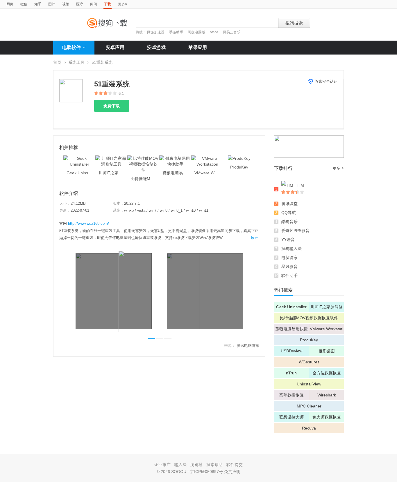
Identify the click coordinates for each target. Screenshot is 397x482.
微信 (23, 4)
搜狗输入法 (291, 248)
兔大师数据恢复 (326, 417)
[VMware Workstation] (207, 158)
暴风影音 (289, 266)
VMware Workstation (326, 330)
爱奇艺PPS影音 (295, 230)
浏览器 (196, 464)
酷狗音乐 (289, 221)
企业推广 (162, 464)
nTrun (291, 373)
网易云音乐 (231, 32)
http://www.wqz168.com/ (88, 223)
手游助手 (176, 32)
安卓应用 (115, 47)
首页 (57, 62)
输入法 (180, 464)
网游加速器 (155, 32)
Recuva (309, 428)
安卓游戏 (156, 47)
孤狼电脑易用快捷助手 (291, 330)
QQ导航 (288, 212)
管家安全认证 (326, 81)
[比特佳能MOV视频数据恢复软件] (143, 158)
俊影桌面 (327, 351)
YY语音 (288, 239)
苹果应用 (197, 47)
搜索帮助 (214, 464)
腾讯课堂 (289, 203)
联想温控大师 (291, 417)
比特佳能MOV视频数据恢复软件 (309, 318)
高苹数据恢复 (291, 395)
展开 (254, 237)
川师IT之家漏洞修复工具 (326, 308)
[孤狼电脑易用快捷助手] (175, 158)
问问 (93, 4)
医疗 (79, 4)
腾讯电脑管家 (248, 345)
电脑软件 (71, 47)
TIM (300, 185)
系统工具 (76, 62)
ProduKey (309, 340)
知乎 (37, 4)
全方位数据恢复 (326, 373)
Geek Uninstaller (291, 307)
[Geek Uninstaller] (79, 158)
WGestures (309, 362)
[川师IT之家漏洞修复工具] (111, 158)
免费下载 (111, 106)
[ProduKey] (239, 158)
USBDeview (291, 351)
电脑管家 (289, 257)
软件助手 (289, 275)
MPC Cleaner (309, 406)
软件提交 (234, 464)
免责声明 (232, 471)
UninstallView (309, 384)
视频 (65, 4)
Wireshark (326, 395)
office (214, 32)
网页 (9, 4)
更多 (122, 3)
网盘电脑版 (196, 32)
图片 (51, 4)
